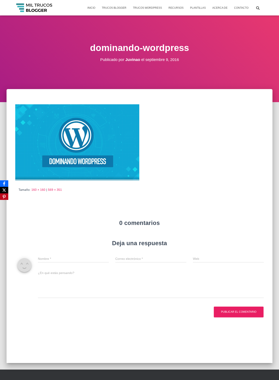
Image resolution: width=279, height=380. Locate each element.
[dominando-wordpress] (77, 142)
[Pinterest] (4, 196)
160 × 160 (38, 189)
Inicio (91, 7)
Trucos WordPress (147, 7)
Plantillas (198, 7)
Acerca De (220, 7)
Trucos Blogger (114, 7)
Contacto (241, 7)
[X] (4, 190)
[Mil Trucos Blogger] (34, 7)
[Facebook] (4, 183)
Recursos (176, 7)
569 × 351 (55, 189)
